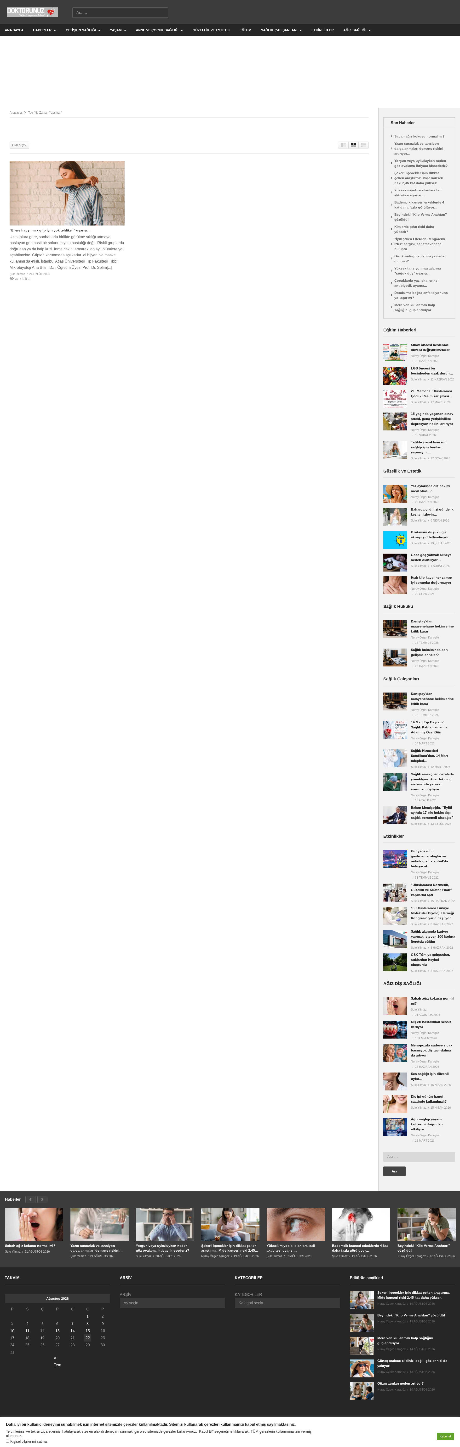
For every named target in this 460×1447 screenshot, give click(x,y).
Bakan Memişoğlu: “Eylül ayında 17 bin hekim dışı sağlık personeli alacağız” (432, 813)
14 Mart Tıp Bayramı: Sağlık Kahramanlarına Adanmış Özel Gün (429, 727)
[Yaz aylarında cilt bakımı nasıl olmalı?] (395, 494)
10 (12, 1331)
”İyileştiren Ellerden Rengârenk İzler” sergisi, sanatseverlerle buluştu (419, 244)
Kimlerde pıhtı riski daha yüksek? (414, 229)
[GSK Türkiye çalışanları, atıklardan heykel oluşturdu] (395, 962)
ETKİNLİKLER (322, 30)
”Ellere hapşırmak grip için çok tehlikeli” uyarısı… (50, 230)
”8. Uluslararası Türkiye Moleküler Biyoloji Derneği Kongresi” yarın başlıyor (432, 913)
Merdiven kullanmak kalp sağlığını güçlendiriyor (414, 307)
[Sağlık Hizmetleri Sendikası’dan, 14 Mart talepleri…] (395, 758)
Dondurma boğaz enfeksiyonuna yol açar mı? (421, 295)
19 (42, 1338)
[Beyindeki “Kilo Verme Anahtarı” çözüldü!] (426, 1224)
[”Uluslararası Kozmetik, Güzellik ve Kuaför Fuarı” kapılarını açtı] (395, 893)
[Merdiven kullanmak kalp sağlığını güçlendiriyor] (362, 1346)
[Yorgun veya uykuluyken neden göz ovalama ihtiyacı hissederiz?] (165, 1224)
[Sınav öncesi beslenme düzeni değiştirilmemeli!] (395, 353)
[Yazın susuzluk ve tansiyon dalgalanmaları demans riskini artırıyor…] (99, 1224)
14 (72, 1331)
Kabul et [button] (445, 1436)
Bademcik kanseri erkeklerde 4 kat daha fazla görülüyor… (419, 204)
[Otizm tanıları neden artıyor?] (362, 1391)
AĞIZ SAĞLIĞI (355, 30)
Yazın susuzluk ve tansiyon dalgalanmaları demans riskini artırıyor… (418, 148)
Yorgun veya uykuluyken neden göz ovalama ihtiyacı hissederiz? (421, 163)
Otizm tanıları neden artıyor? (400, 1383)
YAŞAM (116, 30)
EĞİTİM (245, 30)
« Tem (57, 1358)
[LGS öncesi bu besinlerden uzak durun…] (395, 376)
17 (12, 1338)
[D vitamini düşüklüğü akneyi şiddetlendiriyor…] (395, 540)
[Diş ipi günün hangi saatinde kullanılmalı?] (395, 1104)
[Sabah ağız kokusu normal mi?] (395, 1006)
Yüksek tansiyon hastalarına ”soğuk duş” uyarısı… (417, 270)
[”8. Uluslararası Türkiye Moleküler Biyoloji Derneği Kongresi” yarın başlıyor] (395, 916)
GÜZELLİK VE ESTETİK (211, 30)
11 (27, 1331)
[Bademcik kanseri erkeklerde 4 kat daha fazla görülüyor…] (361, 1224)
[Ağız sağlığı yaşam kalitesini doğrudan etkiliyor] (395, 1127)
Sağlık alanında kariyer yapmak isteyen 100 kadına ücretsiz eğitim (433, 936)
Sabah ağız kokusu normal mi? (419, 136)
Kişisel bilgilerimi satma (28, 1441)
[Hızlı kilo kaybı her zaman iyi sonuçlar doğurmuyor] (395, 585)
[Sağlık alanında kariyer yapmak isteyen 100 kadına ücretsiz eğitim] (395, 939)
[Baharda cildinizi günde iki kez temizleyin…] (395, 517)
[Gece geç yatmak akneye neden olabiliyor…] (395, 563)
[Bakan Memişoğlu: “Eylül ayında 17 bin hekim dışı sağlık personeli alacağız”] (395, 815)
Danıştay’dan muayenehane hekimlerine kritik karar (432, 626)
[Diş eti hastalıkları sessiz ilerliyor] (395, 1030)
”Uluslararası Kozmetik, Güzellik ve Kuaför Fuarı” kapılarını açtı (431, 890)
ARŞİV (126, 1295)
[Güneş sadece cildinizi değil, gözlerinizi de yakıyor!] (362, 1368)
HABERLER (42, 30)
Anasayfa (16, 112)
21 (72, 1338)
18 (27, 1338)
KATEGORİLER (248, 1295)
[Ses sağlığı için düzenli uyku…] (395, 1081)
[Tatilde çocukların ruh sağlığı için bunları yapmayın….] (395, 450)
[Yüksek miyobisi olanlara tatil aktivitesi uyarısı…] (296, 1224)
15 (88, 1331)
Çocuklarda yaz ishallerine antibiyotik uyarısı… (415, 283)
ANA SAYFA (14, 30)
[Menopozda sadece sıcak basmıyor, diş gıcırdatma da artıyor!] (395, 1053)
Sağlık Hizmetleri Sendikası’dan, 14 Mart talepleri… (429, 756)
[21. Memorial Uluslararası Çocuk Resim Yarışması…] (395, 399)
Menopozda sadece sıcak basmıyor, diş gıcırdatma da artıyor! (431, 1050)
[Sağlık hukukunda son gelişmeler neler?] (395, 657)
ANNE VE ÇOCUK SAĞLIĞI (157, 30)
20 (57, 1338)
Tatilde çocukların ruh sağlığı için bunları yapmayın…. (429, 447)
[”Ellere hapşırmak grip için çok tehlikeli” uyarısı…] (67, 193)
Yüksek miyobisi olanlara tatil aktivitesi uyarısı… (418, 192)
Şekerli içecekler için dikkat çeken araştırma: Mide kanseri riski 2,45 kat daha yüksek (418, 178)
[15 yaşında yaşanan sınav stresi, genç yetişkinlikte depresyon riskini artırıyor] (395, 421)
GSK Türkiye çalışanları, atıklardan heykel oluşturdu (430, 960)
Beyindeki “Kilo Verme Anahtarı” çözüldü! (420, 217)
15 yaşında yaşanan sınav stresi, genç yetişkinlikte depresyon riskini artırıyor (432, 419)
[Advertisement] (230, 72)
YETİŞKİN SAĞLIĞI (81, 30)
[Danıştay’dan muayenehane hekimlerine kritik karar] (395, 629)
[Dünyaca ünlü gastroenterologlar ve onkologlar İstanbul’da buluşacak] (395, 859)
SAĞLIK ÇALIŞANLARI (279, 30)
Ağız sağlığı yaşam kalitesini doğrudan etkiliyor (427, 1124)
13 (57, 1331)
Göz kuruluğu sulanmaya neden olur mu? (420, 258)
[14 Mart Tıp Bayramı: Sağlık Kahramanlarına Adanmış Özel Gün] (395, 730)
